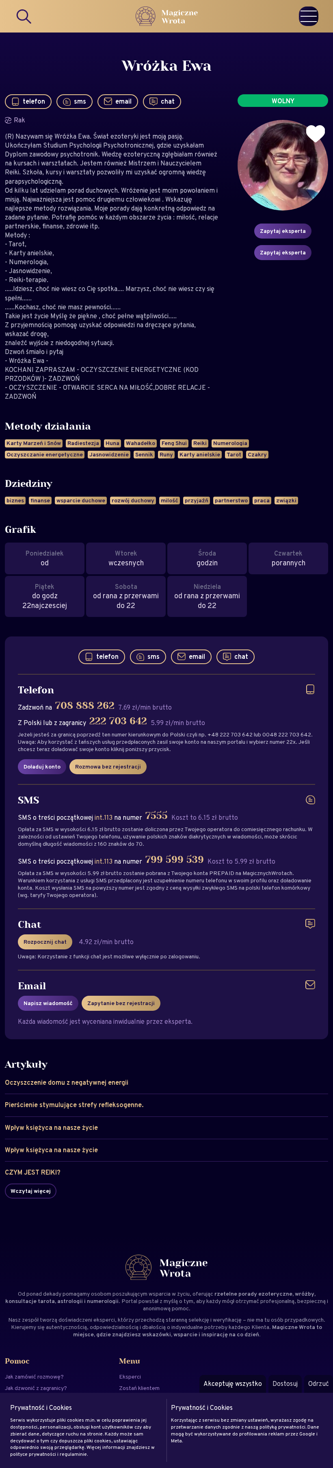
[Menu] (309, 16)
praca (262, 500)
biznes (15, 500)
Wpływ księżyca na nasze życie (51, 1127)
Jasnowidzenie (109, 454)
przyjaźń (196, 500)
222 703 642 (118, 721)
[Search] (24, 16)
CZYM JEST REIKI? (33, 1172)
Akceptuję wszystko (232, 1383)
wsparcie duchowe (80, 500)
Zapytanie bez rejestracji (121, 1003)
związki (286, 500)
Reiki (200, 443)
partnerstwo (231, 500)
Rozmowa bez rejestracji (108, 766)
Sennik (144, 454)
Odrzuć (318, 1383)
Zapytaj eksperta (283, 231)
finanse (40, 500)
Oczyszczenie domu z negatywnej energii (66, 1082)
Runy (166, 454)
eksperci (104, 1319)
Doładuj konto (42, 766)
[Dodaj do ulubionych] (315, 134)
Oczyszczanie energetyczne (44, 454)
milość (169, 500)
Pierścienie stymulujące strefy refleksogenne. (74, 1105)
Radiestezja (83, 443)
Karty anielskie (199, 454)
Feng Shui (174, 443)
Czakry (257, 454)
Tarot (234, 454)
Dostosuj (285, 1383)
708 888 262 (85, 706)
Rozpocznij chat (45, 941)
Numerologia (230, 443)
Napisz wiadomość (48, 1003)
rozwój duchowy (133, 500)
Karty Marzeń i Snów (33, 443)
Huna (112, 443)
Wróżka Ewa (167, 66)
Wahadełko (140, 443)
